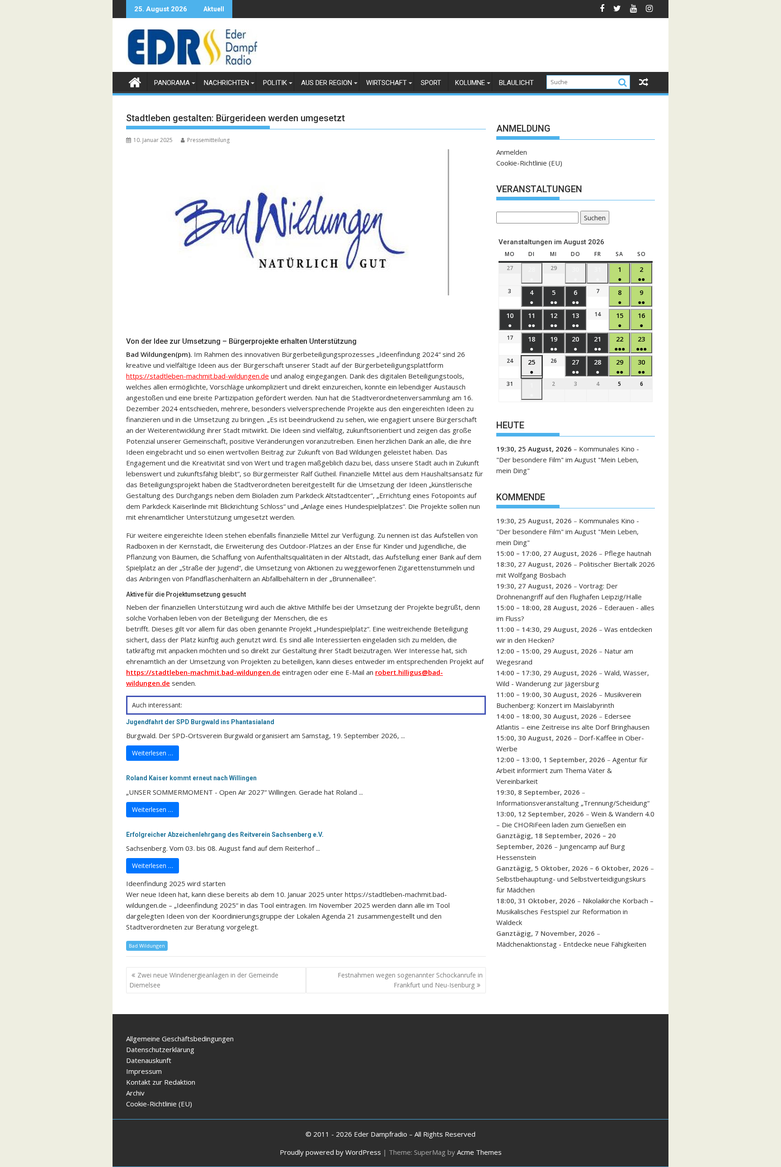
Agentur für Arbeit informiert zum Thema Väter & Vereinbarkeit (572, 770)
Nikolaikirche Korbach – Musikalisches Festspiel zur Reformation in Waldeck (575, 911)
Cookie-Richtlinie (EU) (529, 162)
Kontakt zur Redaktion (160, 1081)
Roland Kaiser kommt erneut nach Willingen (191, 778)
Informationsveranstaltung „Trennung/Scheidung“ (572, 802)
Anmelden (511, 152)
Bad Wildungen (147, 945)
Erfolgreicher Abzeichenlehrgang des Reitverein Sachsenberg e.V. (225, 834)
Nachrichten (226, 83)
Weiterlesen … (152, 753)
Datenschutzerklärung (160, 1049)
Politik (275, 83)
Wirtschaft (386, 83)
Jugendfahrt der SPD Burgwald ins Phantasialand (200, 722)
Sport (431, 83)
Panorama (172, 83)
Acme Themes (479, 1152)
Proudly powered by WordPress (330, 1152)
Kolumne (470, 83)
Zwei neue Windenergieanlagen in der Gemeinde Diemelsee (203, 980)
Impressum (144, 1071)
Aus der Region (326, 83)
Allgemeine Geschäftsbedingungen (180, 1038)
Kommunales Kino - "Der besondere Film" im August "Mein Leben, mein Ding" (567, 459)
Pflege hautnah (627, 553)
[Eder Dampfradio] (135, 81)
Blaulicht (516, 83)
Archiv (135, 1092)
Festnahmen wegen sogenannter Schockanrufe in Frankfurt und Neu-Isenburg (410, 980)
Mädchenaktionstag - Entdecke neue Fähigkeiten (571, 944)
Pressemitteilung (208, 140)
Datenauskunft (148, 1060)
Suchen (593, 218)
